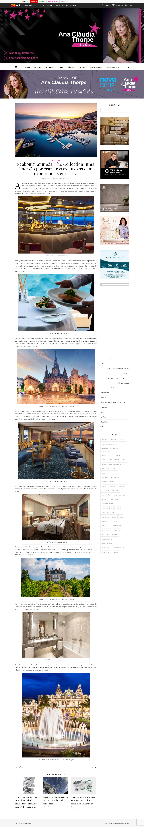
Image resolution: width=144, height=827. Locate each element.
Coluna (37, 67)
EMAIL (131, 5)
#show (114, 439)
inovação (114, 499)
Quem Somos (96, 67)
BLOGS (63, 1)
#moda (104, 439)
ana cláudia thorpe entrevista (110, 450)
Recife (117, 530)
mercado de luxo (109, 517)
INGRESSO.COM (29, 5)
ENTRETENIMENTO (53, 1)
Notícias (49, 67)
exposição (106, 495)
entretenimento (109, 486)
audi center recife (117, 460)
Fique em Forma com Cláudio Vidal (112, 402)
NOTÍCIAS (34, 1)
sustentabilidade (109, 543)
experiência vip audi (110, 490)
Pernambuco (118, 526)
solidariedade (108, 539)
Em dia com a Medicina (108, 388)
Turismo (105, 552)
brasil (104, 468)
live (117, 508)
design (104, 477)
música (123, 517)
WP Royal (28, 823)
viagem (115, 552)
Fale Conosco (112, 67)
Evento (122, 486)
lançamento (107, 508)
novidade (106, 526)
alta (122, 439)
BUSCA (108, 5)
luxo (120, 512)
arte (118, 455)
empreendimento (109, 482)
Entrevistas (104, 393)
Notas (102, 412)
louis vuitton (108, 512)
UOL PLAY (64, 5)
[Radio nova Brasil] (72, 98)
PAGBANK (49, 5)
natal (104, 521)
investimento (107, 504)
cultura (116, 473)
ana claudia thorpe (110, 444)
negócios (114, 521)
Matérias (82, 67)
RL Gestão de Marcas (122, 823)
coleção (105, 473)
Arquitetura (107, 455)
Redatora (21, 767)
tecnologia (119, 548)
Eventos (60, 67)
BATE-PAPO (119, 5)
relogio (105, 534)
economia (115, 477)
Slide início (104, 422)
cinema (114, 468)
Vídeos (71, 67)
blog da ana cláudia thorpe (113, 464)
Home (27, 67)
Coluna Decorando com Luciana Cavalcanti (118, 370)
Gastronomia (119, 495)
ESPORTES (42, 1)
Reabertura (106, 530)
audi (104, 460)
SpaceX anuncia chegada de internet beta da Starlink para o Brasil (55, 800)
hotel (104, 499)
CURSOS (57, 5)
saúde (114, 534)
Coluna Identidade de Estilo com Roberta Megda (117, 380)
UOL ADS (73, 5)
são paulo (106, 548)
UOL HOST (40, 5)
